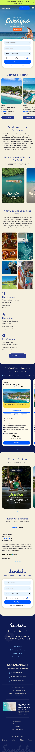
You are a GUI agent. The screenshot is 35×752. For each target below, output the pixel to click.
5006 (22, 387)
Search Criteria (7, 66)
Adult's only (24, 414)
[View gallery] (28, 400)
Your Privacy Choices (17, 729)
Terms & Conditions (17, 721)
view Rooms (16, 443)
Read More (16, 550)
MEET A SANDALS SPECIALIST (18, 693)
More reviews (6, 558)
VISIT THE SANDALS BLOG (18, 696)
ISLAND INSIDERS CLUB (18, 688)
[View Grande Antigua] (11, 91)
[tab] (16, 410)
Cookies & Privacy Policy (17, 724)
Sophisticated (8, 414)
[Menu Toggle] (33, 8)
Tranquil (16, 414)
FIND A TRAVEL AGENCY (18, 690)
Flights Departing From (9, 59)
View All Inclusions (18, 356)
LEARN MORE (21, 709)
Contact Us (17, 726)
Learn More (13, 31)
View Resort (8, 117)
